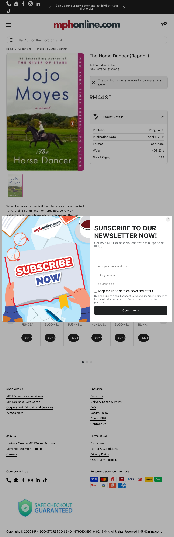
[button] (163, 25)
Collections (24, 48)
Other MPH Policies (103, 460)
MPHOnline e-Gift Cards (23, 402)
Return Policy (99, 413)
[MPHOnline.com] (87, 25)
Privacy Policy (99, 454)
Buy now (28, 338)
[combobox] (87, 40)
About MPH (98, 418)
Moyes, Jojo (108, 65)
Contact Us (98, 424)
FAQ (93, 407)
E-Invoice (96, 396)
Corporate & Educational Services (29, 407)
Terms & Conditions (104, 449)
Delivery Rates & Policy (106, 402)
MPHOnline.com (150, 531)
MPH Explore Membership (24, 449)
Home (9, 48)
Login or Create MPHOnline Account (31, 443)
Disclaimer (97, 443)
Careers (11, 454)
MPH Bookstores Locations (24, 396)
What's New (14, 413)
